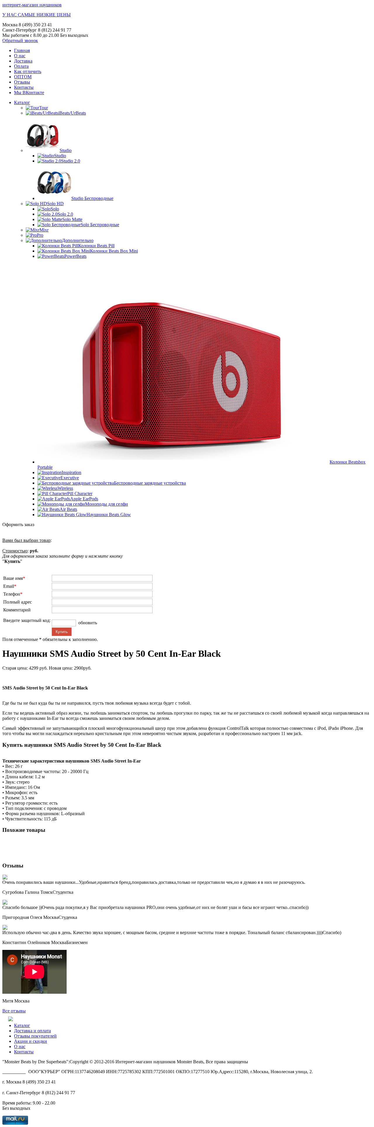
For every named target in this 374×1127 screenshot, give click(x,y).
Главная (22, 50)
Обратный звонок (20, 40)
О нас (19, 55)
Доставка (23, 60)
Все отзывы (14, 1010)
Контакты (24, 87)
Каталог (22, 102)
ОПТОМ (23, 76)
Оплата (21, 66)
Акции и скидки (30, 1041)
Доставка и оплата (32, 1030)
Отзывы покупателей (35, 1035)
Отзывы (22, 81)
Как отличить (27, 71)
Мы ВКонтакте (29, 92)
